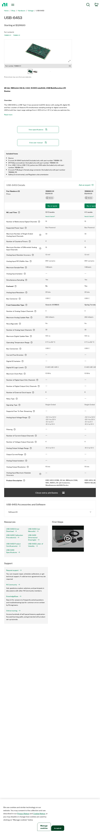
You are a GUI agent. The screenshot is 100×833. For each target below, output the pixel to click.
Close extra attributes (46, 492)
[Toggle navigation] (15, 4)
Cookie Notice (39, 813)
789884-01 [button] (16, 35)
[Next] (50, 71)
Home (6, 10)
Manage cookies (44, 826)
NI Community (11, 584)
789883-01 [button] (7, 35)
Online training (11, 610)
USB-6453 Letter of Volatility (35, 545)
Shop (13, 10)
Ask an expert (84, 185)
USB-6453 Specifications (11, 551)
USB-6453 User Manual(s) (34, 530)
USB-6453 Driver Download (12, 530)
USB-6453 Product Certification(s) (13, 545)
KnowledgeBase (12, 596)
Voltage (31, 10)
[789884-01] (35, 71)
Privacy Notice (23, 813)
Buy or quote (52, 206)
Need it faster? (50, 216)
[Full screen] (69, 61)
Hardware (21, 10)
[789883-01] (30, 71)
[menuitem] (88, 5)
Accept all (57, 828)
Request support (12, 570)
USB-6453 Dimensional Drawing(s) (33, 537)
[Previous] (26, 71)
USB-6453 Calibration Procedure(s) (14, 536)
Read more (8, 114)
